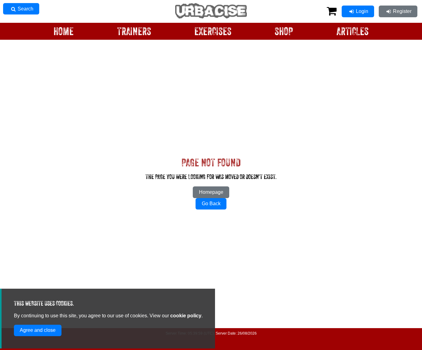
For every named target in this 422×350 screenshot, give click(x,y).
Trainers (134, 32)
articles (352, 32)
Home (63, 32)
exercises (212, 32)
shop (284, 32)
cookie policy (185, 315)
